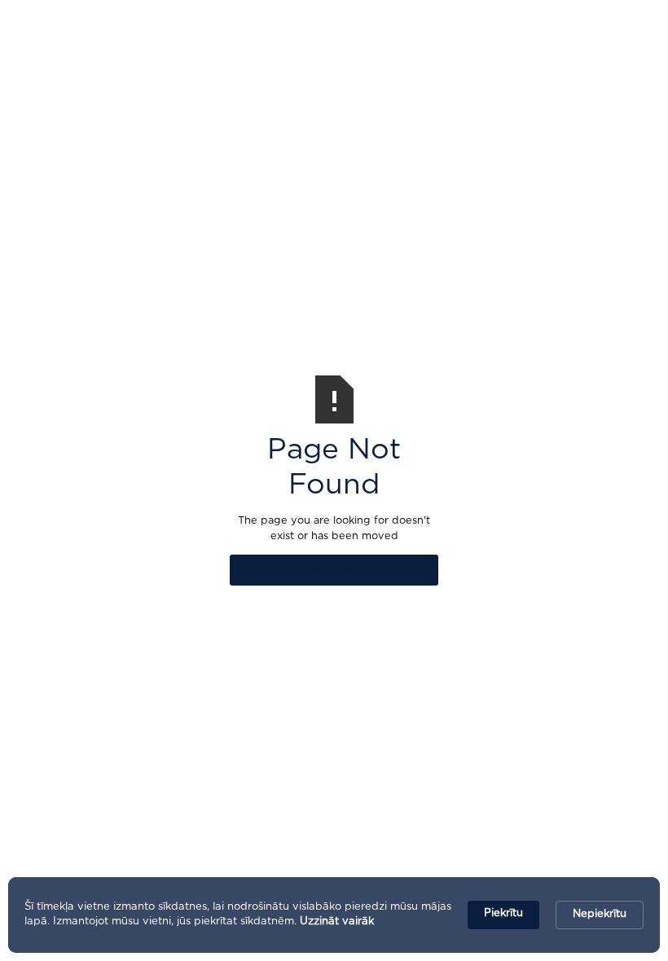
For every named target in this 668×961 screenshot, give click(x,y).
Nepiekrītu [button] (599, 914)
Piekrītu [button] (503, 913)
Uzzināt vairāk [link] (337, 921)
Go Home (334, 570)
